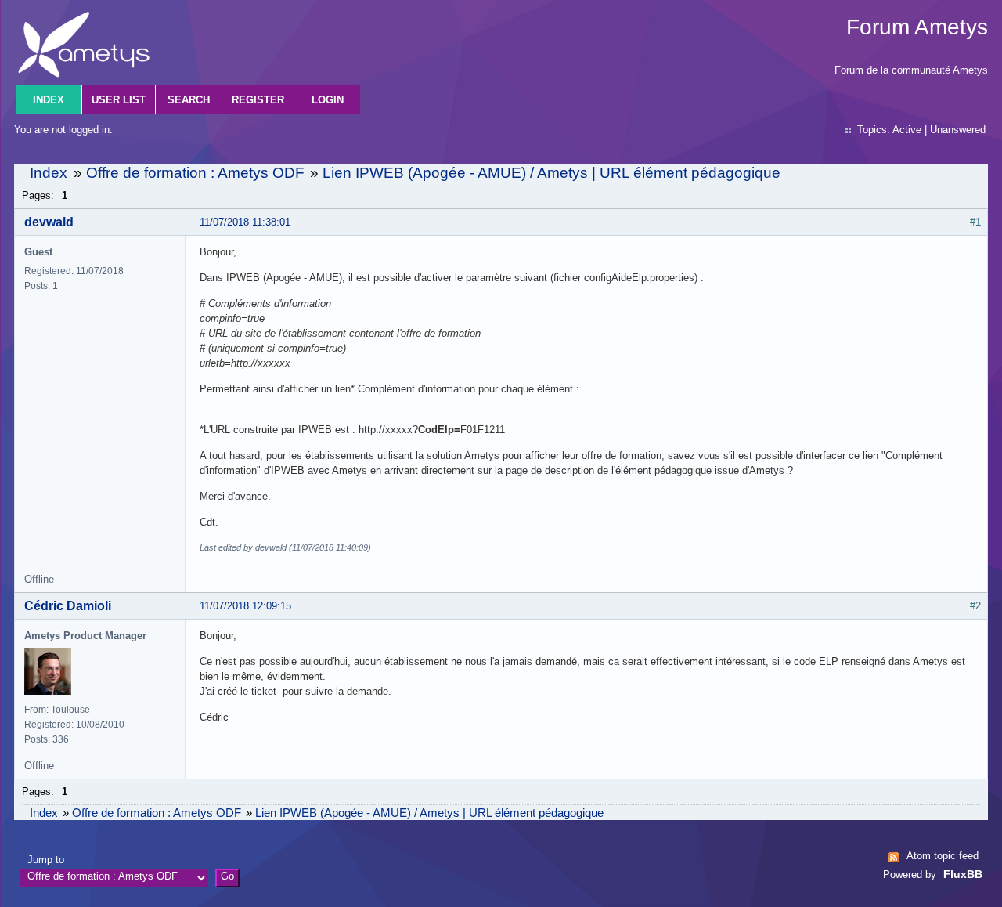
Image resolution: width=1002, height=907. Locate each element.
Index (48, 100)
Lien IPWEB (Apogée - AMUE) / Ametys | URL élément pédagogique (551, 172)
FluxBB (962, 874)
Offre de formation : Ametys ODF (195, 172)
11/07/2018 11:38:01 (245, 222)
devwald (49, 222)
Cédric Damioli (67, 605)
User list (119, 100)
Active (906, 130)
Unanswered (958, 130)
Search (189, 100)
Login (328, 100)
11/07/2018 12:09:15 (245, 606)
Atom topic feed (942, 856)
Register (258, 100)
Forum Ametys (917, 27)
